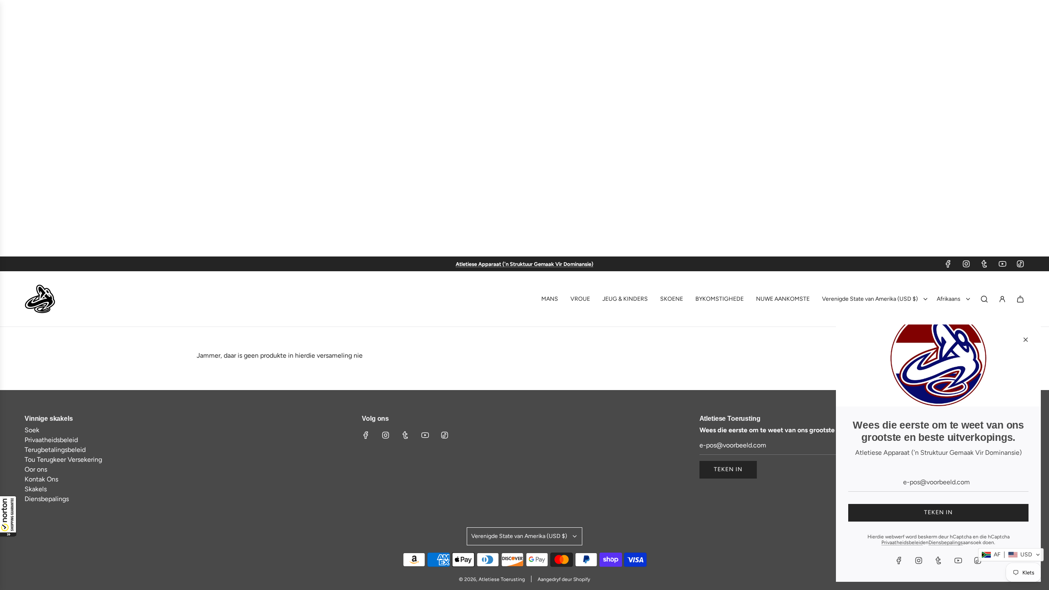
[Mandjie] (1020, 299)
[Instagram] (966, 264)
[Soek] (984, 299)
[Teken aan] (1002, 299)
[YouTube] (1002, 264)
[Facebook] (948, 264)
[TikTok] (1020, 264)
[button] (8, 516)
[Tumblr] (984, 264)
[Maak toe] (1026, 340)
